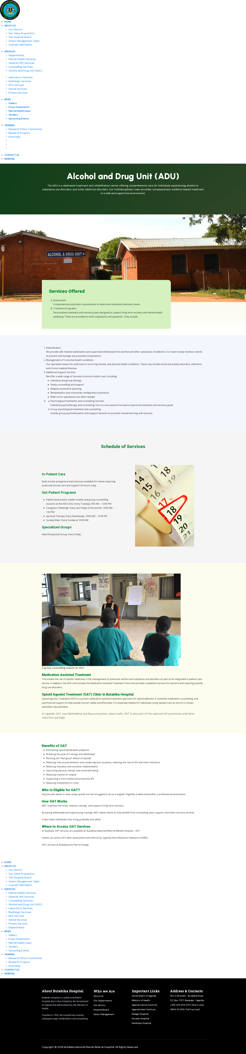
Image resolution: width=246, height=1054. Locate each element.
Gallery (13, 103)
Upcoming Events (19, 118)
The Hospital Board (20, 37)
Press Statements (19, 106)
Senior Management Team (24, 41)
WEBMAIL (9, 158)
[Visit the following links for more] (50, 1024)
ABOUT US (10, 25)
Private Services (18, 92)
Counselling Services (21, 67)
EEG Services (16, 85)
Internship (14, 136)
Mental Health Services (22, 59)
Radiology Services (20, 81)
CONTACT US (11, 154)
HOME (7, 21)
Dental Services (18, 89)
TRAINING (9, 125)
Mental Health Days (20, 110)
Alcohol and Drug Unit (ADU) (25, 70)
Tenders (13, 114)
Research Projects (19, 133)
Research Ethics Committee (25, 129)
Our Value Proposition (21, 33)
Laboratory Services (21, 77)
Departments (16, 55)
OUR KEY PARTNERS (20, 44)
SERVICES (9, 51)
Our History (15, 29)
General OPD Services (21, 63)
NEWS (7, 99)
